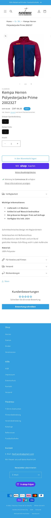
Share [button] (7, 281)
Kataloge (9, 426)
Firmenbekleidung (13, 415)
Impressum (10, 374)
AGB (7, 368)
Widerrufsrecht (39, 505)
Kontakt (8, 386)
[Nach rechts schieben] (31, 84)
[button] (5, 11)
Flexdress (15, 505)
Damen (8, 340)
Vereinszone (10, 352)
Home (9, 21)
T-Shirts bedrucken (13, 409)
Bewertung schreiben (25, 306)
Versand (13, 112)
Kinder (8, 346)
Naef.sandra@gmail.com (23, 454)
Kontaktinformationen (21, 513)
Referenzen (10, 432)
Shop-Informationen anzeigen (17, 183)
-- (5, 121)
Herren (8, 334)
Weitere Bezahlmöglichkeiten (25, 172)
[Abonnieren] (38, 475)
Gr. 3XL (18, 21)
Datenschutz (10, 380)
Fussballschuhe (11, 438)
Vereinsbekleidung (13, 421)
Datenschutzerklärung (20, 510)
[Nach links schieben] (20, 84)
